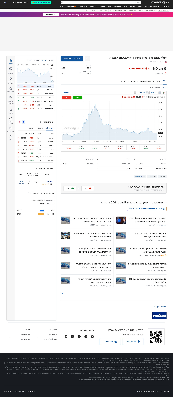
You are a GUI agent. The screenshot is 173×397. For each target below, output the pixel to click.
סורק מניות (83, 7)
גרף (158, 81)
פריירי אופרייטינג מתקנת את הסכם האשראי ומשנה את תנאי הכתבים (92, 235)
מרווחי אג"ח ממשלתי (115, 10)
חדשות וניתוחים (147, 81)
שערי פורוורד (103, 10)
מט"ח (51, 60)
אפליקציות (53, 329)
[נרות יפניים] (164, 92)
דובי (85, 188)
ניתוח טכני (133, 81)
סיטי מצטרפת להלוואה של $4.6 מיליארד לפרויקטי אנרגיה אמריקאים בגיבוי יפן (93, 250)
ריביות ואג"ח (163, 10)
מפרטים (87, 10)
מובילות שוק (47, 122)
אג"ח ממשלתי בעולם (130, 10)
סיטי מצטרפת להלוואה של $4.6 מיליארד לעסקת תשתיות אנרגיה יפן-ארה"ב (93, 265)
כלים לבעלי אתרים (50, 339)
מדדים (44, 60)
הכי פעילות (49, 128)
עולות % (40, 128)
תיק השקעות (52, 334)
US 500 (50, 97)
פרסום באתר (25, 334)
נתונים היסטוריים (155, 87)
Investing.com (162, 225)
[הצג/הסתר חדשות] (135, 92)
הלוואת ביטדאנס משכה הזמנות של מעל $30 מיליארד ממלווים (148, 280)
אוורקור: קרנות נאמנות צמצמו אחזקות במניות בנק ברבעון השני (147, 265)
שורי (67, 188)
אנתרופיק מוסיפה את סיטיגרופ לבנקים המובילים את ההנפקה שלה (150, 235)
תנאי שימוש (31, 391)
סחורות (36, 60)
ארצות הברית (138, 176)
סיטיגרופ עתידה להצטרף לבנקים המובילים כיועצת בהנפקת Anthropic (148, 250)
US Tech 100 (48, 101)
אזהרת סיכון (7, 391)
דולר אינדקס (49, 109)
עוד (62, 293)
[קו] (159, 92)
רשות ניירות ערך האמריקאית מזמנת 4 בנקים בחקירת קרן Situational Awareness (148, 220)
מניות (30, 60)
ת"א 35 (50, 86)
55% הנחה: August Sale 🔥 (41, 2)
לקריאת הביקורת (21, 182)
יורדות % (31, 128)
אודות (28, 329)
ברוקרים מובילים (46, 168)
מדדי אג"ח (95, 10)
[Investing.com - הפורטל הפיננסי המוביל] (160, 2)
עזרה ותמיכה (25, 339)
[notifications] (9, 2)
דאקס (51, 105)
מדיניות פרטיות (19, 391)
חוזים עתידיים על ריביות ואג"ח (146, 10)
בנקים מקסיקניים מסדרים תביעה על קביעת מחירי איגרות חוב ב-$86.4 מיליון (92, 220)
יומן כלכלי (93, 7)
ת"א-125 (50, 90)
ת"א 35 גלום (49, 94)
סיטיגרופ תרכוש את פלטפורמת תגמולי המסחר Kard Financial (94, 280)
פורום (123, 81)
